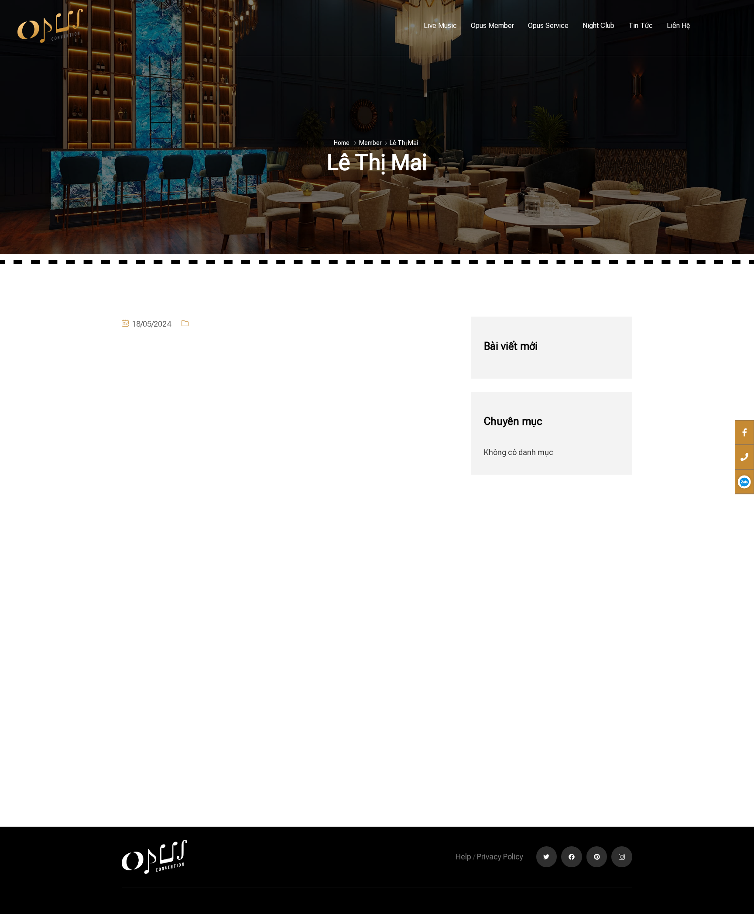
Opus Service (548, 25)
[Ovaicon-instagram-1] (621, 856)
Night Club (598, 25)
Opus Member (492, 25)
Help (463, 856)
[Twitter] (546, 856)
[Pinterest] (596, 856)
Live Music (440, 25)
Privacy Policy (500, 856)
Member (370, 142)
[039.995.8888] (744, 457)
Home (342, 142)
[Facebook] (571, 856)
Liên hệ (678, 25)
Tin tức (640, 25)
